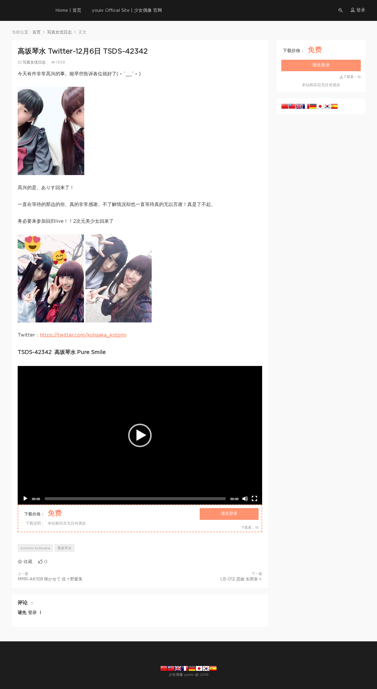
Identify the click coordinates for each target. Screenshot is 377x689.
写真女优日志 (34, 62)
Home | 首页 (68, 10)
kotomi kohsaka (35, 548)
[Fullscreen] (254, 499)
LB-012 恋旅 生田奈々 (241, 579)
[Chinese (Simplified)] (284, 106)
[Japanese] (320, 106)
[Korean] (327, 106)
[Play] (25, 499)
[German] (313, 106)
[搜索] (341, 10)
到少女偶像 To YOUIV (22, 10)
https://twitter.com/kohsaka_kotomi (83, 335)
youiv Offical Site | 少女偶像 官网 (127, 10)
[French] (306, 106)
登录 (32, 612)
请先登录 (229, 514)
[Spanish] (334, 106)
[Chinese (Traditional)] (291, 106)
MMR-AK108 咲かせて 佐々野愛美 (50, 579)
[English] (298, 106)
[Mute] (245, 499)
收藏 (27, 562)
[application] (140, 435)
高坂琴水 (64, 548)
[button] (140, 435)
